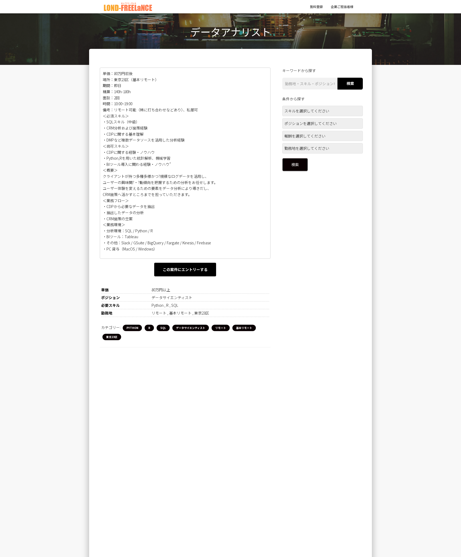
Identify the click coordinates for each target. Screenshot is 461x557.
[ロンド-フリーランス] (128, 6)
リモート (220, 328)
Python (132, 328)
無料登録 (316, 6)
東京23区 (111, 337)
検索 (350, 83)
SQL (163, 328)
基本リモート (244, 328)
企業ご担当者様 (342, 6)
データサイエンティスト (190, 328)
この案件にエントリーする (185, 269)
